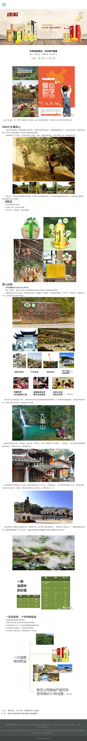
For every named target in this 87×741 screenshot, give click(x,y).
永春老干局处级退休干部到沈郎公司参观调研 (22, 713)
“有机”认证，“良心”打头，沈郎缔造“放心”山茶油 (23, 710)
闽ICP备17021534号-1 (43, 738)
